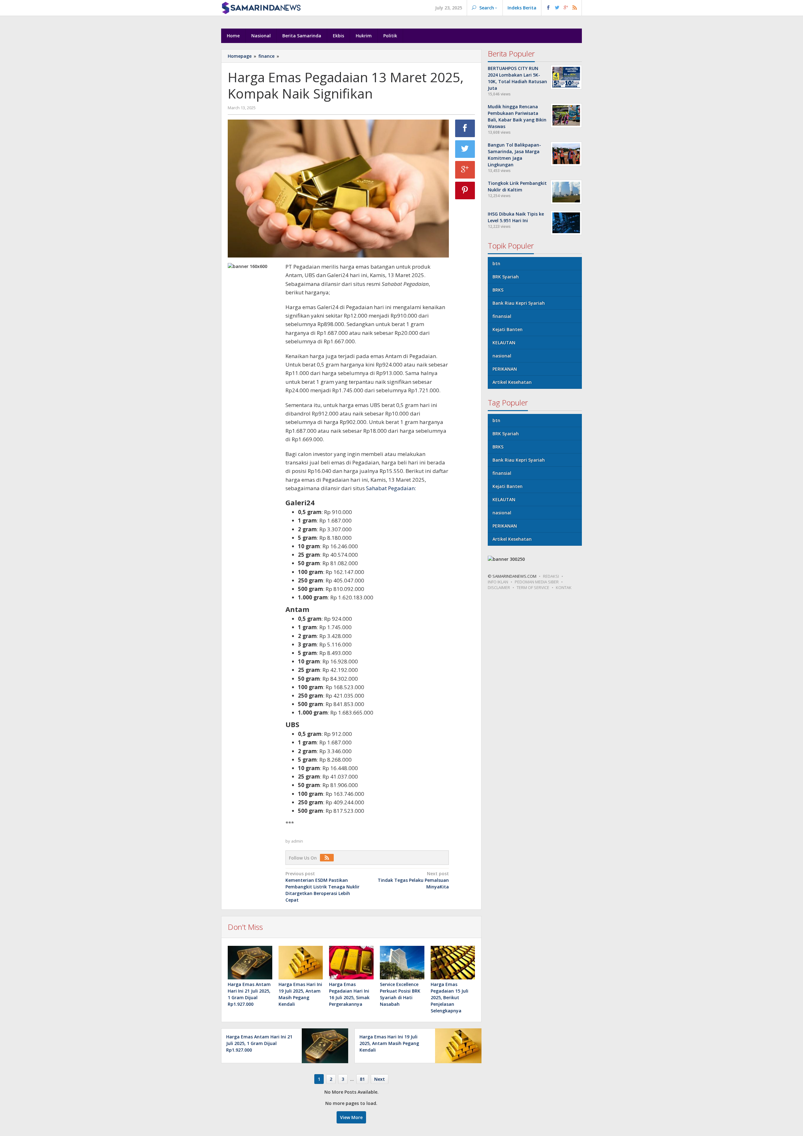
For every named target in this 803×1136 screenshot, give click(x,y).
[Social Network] (561, 8)
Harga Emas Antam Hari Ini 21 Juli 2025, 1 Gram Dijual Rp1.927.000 (259, 1043)
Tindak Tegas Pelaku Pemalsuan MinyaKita (413, 880)
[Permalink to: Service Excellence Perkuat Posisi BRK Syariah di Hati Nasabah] (402, 962)
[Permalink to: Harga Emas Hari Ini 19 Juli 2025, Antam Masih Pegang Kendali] (301, 962)
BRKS (497, 290)
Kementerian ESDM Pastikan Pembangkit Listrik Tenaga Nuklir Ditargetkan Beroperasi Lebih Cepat (322, 887)
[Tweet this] (465, 149)
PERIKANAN (504, 369)
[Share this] (465, 128)
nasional (501, 356)
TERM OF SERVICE (533, 587)
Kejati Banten (507, 329)
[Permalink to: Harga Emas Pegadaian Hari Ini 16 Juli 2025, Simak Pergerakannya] (351, 962)
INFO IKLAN (498, 582)
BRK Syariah (505, 277)
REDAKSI (551, 576)
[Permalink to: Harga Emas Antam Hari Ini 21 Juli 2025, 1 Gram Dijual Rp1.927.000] (250, 962)
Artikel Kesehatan (512, 382)
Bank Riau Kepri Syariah (518, 303)
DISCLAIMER (499, 587)
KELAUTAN (503, 343)
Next (379, 1079)
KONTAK (564, 587)
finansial (501, 316)
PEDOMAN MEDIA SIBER (537, 582)
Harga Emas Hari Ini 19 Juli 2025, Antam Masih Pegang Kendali (389, 1043)
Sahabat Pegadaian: (391, 488)
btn (496, 263)
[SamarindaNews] (261, 7)
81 (362, 1079)
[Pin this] (465, 190)
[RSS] (328, 858)
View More (351, 1117)
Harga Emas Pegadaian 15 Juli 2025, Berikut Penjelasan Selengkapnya (449, 997)
